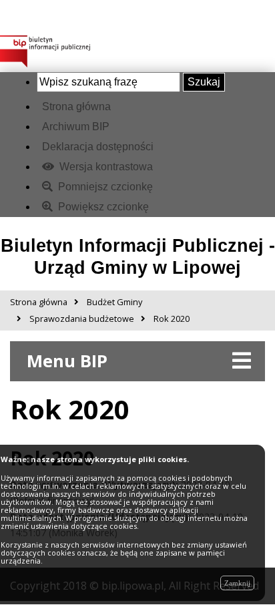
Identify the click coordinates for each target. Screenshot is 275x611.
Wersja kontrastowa (105, 166)
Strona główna (76, 106)
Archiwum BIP (75, 126)
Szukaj (204, 81)
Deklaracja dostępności (98, 146)
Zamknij (237, 583)
